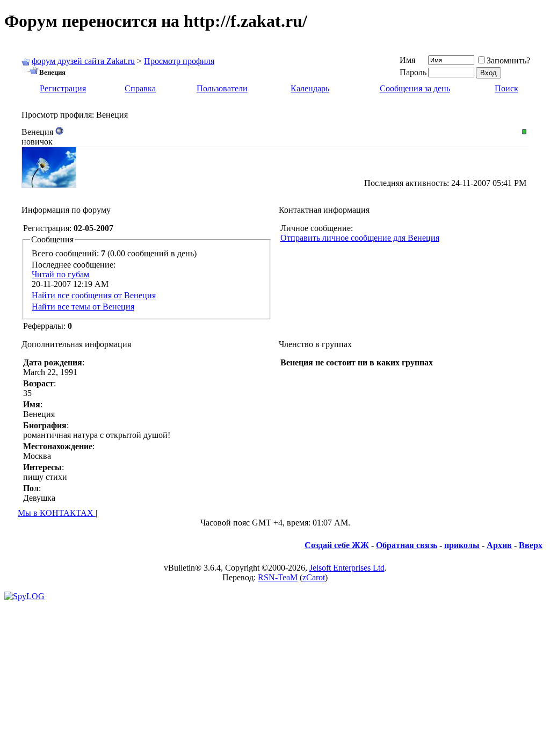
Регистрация (63, 88)
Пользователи (222, 88)
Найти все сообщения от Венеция (94, 295)
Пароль (413, 72)
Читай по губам (60, 274)
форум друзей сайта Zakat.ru (83, 61)
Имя (407, 59)
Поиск (506, 88)
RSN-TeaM (278, 577)
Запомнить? (508, 60)
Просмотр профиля (179, 61)
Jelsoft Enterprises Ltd (347, 567)
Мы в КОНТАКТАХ (57, 512)
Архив (499, 545)
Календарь (310, 88)
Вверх (530, 545)
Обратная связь (406, 545)
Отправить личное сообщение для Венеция (359, 237)
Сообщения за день (415, 88)
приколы (462, 545)
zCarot (313, 577)
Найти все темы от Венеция (83, 306)
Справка (140, 88)
